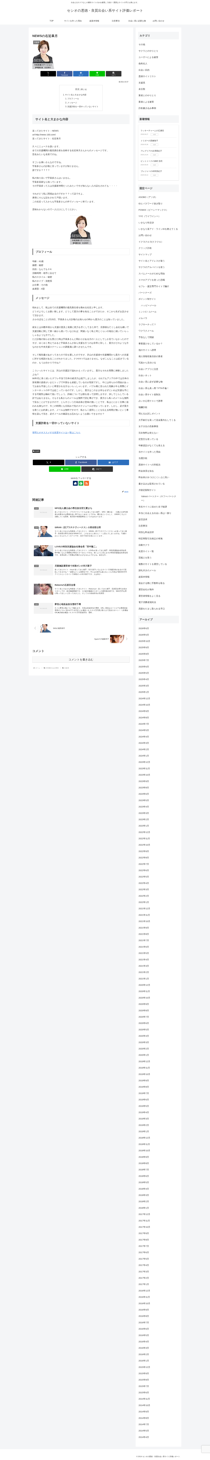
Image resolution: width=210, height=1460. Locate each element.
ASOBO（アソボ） (148, 197)
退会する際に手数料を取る (152, 583)
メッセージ (72, 102)
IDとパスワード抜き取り (151, 203)
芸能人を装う (145, 557)
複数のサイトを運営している (153, 564)
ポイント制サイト (147, 299)
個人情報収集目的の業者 (151, 356)
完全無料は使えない (148, 433)
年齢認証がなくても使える (152, 445)
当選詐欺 (143, 458)
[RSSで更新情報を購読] (86, 483)
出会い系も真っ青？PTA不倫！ (154, 388)
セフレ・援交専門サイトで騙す (154, 286)
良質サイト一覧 (146, 551)
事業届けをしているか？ (151, 343)
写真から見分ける (147, 362)
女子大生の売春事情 (148, 426)
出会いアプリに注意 (148, 369)
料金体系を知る (146, 471)
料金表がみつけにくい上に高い (154, 477)
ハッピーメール (148, 305)
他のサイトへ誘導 (147, 350)
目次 (77, 89)
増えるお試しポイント (149, 413)
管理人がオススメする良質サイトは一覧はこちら (56, 432)
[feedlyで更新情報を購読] (81, 483)
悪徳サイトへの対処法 (149, 464)
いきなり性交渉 (146, 222)
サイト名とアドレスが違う (152, 261)
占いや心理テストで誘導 (151, 401)
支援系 (37, 451)
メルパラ (143, 318)
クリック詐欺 (145, 248)
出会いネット (145, 375)
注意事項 (143, 526)
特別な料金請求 (146, 532)
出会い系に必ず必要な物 (151, 382)
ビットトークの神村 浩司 (151, 161)
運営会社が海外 (146, 589)
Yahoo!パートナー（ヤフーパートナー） (158, 498)
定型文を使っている (148, 439)
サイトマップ (145, 254)
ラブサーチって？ (147, 324)
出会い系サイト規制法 (149, 394)
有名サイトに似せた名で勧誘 (153, 507)
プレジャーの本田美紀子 (151, 171)
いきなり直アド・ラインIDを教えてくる (158, 229)
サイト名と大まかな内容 (75, 95)
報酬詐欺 (143, 407)
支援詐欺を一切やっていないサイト (82, 106)
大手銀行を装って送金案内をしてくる (157, 420)
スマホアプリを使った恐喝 (152, 280)
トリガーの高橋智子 (149, 141)
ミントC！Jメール (148, 312)
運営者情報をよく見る (149, 596)
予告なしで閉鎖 (146, 337)
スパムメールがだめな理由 (152, 273)
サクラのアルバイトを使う (152, 267)
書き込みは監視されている (152, 484)
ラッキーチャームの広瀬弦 (152, 131)
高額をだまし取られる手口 (152, 608)
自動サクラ (144, 545)
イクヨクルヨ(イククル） (151, 242)
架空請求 (143, 519)
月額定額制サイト (147, 490)
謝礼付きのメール (147, 570)
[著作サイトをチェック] (75, 483)
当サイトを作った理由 (149, 452)
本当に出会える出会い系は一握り (155, 513)
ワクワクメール (146, 331)
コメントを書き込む (81, 659)
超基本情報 (144, 577)
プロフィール (73, 98)
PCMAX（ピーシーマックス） (153, 210)
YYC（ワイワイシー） (150, 216)
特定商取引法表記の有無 (151, 538)
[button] (113, 73)
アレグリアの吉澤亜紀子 (151, 151)
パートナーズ (145, 292)
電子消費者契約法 (147, 602)
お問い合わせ (145, 235)
